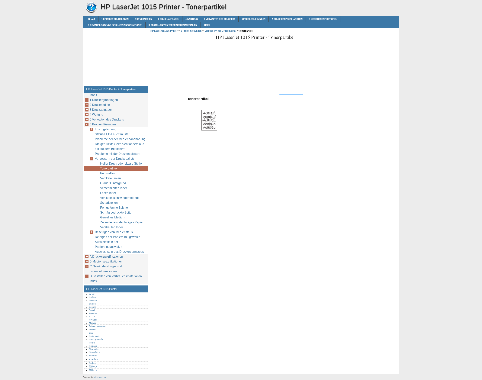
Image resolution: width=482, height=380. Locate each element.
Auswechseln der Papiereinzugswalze (108, 244)
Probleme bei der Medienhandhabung (120, 139)
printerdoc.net (100, 377)
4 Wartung (191, 19)
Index (207, 25)
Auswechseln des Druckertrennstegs (119, 251)
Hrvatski (93, 320)
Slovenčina (94, 349)
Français (93, 313)
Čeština (92, 297)
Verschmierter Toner (113, 188)
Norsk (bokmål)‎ (96, 339)
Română (93, 346)
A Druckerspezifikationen (287, 19)
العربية (92, 294)
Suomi (92, 310)
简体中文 (93, 366)
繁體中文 (93, 370)
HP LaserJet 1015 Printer (91, 7)
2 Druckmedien (143, 19)
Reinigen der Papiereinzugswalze (117, 237)
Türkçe (92, 363)
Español (92, 307)
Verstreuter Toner (111, 227)
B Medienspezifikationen (323, 19)
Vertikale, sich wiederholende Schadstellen (120, 200)
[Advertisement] (181, 60)
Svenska (93, 355)
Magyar (92, 323)
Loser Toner (108, 193)
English (92, 304)
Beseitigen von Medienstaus (114, 232)
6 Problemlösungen (253, 19)
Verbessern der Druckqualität (220, 31)
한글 (91, 333)
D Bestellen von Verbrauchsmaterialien (173, 25)
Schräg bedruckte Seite (115, 212)
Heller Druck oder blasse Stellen (121, 163)
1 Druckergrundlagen (115, 19)
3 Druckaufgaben (168, 19)
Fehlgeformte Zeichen (115, 207)
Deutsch (93, 300)
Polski (92, 343)
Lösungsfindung (105, 129)
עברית (92, 316)
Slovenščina (94, 352)
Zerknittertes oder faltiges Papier (121, 222)
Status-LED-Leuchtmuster (112, 134)
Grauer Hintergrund (113, 183)
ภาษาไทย (93, 359)
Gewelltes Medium (112, 217)
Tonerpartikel (108, 168)
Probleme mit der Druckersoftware (117, 153)
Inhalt (91, 19)
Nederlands (94, 336)
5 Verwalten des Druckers (219, 19)
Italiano (92, 329)
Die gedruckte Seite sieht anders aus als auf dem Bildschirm (119, 146)
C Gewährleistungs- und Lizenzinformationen (115, 25)
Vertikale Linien (110, 178)
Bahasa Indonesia (97, 326)
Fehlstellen (107, 173)
